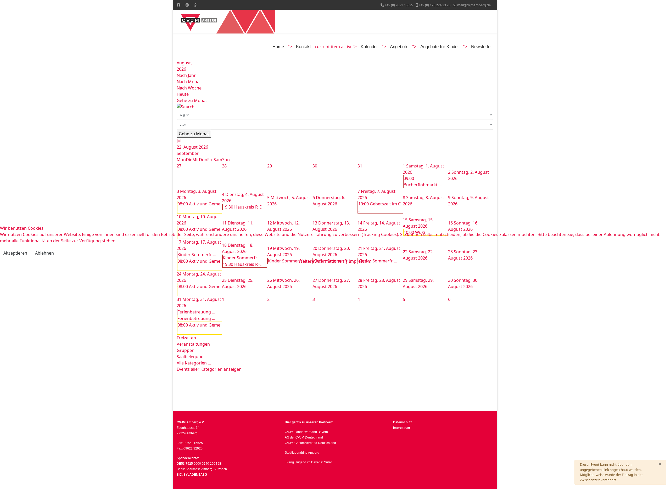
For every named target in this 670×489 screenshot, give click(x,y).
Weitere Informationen (321, 261)
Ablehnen (44, 253)
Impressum (360, 261)
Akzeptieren (15, 253)
